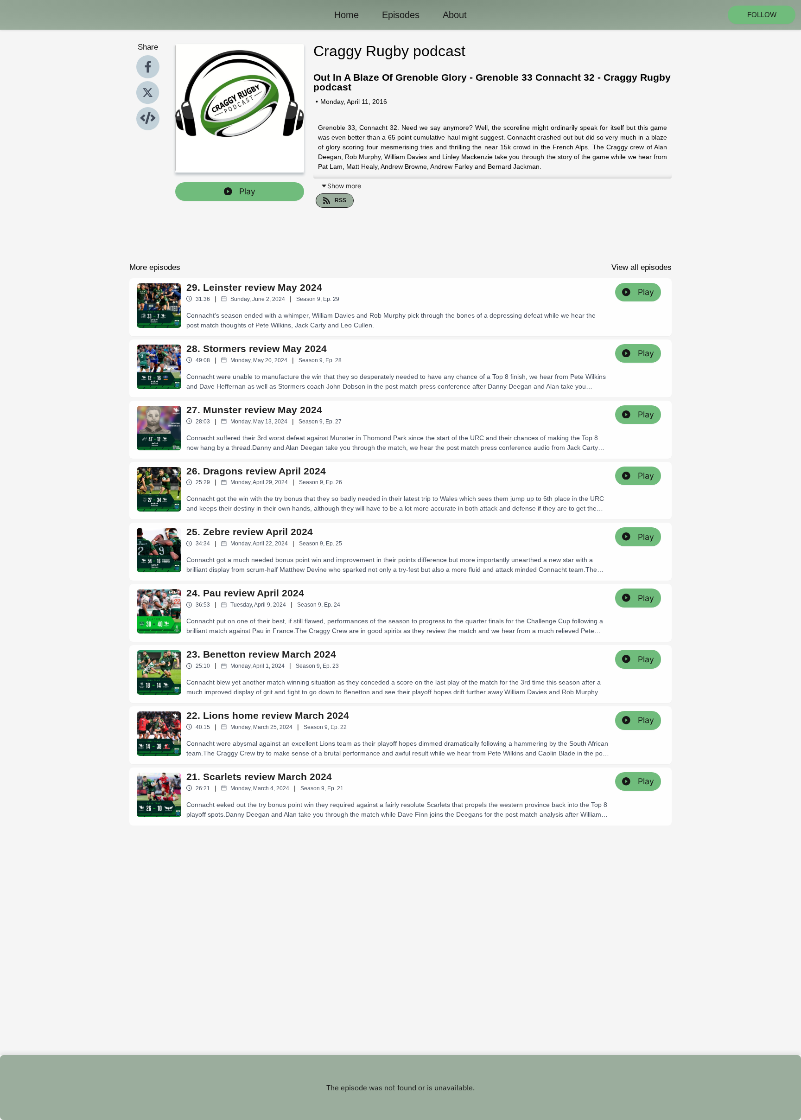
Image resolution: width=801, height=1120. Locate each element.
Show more (344, 186)
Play (247, 191)
